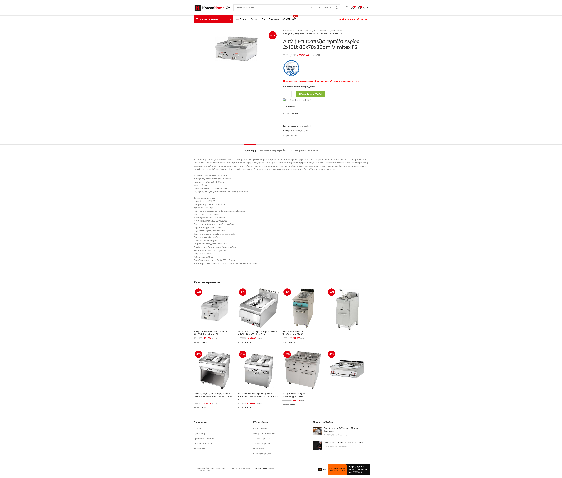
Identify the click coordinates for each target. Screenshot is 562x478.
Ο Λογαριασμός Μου (262, 453)
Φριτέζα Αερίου (335, 30)
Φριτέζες (323, 30)
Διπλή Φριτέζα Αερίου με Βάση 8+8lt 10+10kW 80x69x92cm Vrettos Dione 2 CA (258, 396)
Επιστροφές (258, 448)
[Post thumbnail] (317, 432)
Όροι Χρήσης (200, 433)
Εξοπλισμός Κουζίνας (307, 30)
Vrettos (248, 342)
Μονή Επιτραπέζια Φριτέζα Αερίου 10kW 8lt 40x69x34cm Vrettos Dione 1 (258, 333)
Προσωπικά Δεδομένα (204, 438)
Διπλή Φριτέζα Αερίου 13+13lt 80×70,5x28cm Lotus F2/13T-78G (344, 395)
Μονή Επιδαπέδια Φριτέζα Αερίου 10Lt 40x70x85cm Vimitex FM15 (344, 336)
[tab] (250, 148)
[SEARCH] (337, 7)
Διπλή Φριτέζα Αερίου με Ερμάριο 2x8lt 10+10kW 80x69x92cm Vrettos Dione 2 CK (213, 396)
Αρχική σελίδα (289, 30)
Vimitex (294, 113)
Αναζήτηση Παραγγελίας (264, 433)
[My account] (347, 8)
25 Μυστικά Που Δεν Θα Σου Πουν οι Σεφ (343, 442)
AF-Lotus (337, 404)
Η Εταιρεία (198, 428)
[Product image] (303, 370)
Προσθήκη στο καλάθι (310, 94)
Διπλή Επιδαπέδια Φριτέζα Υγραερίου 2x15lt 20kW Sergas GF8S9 (302, 395)
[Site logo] (212, 7)
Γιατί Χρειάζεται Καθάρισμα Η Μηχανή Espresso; (341, 429)
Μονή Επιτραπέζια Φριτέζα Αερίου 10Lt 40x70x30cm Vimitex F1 (211, 333)
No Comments (341, 435)
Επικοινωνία (199, 448)
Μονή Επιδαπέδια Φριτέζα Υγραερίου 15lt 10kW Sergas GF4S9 (301, 333)
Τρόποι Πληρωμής (261, 443)
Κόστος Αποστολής (262, 428)
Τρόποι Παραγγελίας (262, 438)
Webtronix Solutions (260, 468)
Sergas (292, 342)
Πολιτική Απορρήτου (203, 443)
